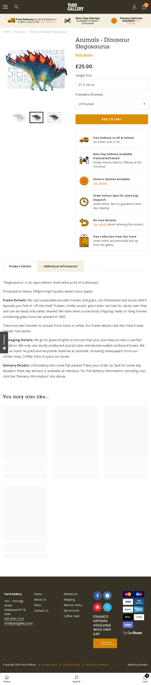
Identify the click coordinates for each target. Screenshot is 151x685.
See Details (48, 22)
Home (6, 31)
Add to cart (111, 119)
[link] (25, 469)
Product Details (20, 266)
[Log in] (134, 7)
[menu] (5, 7)
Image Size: (84, 75)
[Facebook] (97, 595)
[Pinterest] (97, 607)
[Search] (16, 7)
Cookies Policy (71, 664)
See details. (100, 183)
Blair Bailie (84, 55)
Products (20, 31)
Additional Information (60, 266)
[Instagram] (107, 595)
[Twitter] (107, 607)
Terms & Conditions (97, 664)
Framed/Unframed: (89, 94)
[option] (36, 70)
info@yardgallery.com (18, 623)
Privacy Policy (49, 664)
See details (100, 224)
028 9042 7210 (14, 618)
